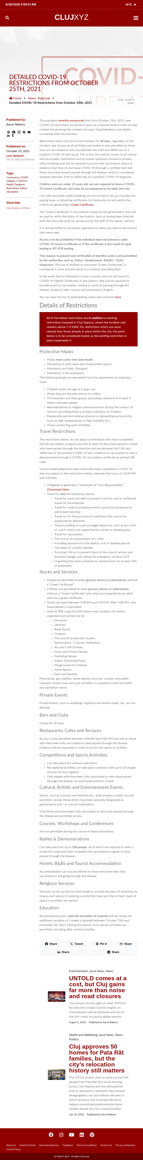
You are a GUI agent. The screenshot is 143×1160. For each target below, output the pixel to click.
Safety (23, 188)
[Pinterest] (92, 1134)
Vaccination (12, 192)
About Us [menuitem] (11, 1145)
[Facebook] (51, 1134)
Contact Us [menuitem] (106, 1145)
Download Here (58, 489)
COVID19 (21, 181)
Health (9, 184)
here (118, 297)
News (32, 98)
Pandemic (20, 184)
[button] (136, 18)
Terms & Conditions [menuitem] (87, 1145)
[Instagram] (61, 1134)
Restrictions (12, 188)
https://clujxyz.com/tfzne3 (18, 208)
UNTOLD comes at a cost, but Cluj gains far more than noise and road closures (98, 987)
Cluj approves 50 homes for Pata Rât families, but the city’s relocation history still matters (97, 1058)
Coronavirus (12, 177)
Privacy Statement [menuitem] (125, 1145)
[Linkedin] (81, 1134)
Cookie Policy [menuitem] (13, 1149)
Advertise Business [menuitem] (49, 1145)
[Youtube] (71, 1134)
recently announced (71, 120)
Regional (44, 98)
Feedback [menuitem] (68, 1145)
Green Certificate (82, 204)
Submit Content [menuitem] (27, 1145)
